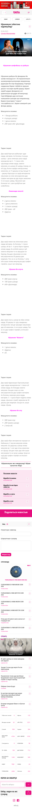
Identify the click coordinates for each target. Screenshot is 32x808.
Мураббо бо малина (9, 478)
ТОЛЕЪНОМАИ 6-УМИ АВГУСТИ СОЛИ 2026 (12, 594)
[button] (29, 12)
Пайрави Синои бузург (8, 686)
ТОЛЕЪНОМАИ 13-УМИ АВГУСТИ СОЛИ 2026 (12, 628)
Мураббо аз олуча (9, 494)
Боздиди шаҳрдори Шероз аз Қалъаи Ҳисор (13, 704)
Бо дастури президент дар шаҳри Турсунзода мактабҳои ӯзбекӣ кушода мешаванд (11, 695)
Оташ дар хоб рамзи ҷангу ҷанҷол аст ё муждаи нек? (13, 620)
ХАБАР (6, 19)
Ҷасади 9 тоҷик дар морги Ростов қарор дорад (11, 668)
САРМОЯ (17, 19)
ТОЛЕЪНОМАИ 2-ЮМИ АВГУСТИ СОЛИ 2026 (12, 611)
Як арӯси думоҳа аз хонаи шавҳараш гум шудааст (12, 659)
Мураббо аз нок (8, 501)
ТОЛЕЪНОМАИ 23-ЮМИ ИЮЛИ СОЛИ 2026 (12, 602)
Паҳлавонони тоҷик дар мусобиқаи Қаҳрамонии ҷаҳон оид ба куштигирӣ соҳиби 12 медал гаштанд (13, 677)
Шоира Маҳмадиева (8, 33)
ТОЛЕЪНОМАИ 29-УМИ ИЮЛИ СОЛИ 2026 (12, 585)
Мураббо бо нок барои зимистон (10, 486)
